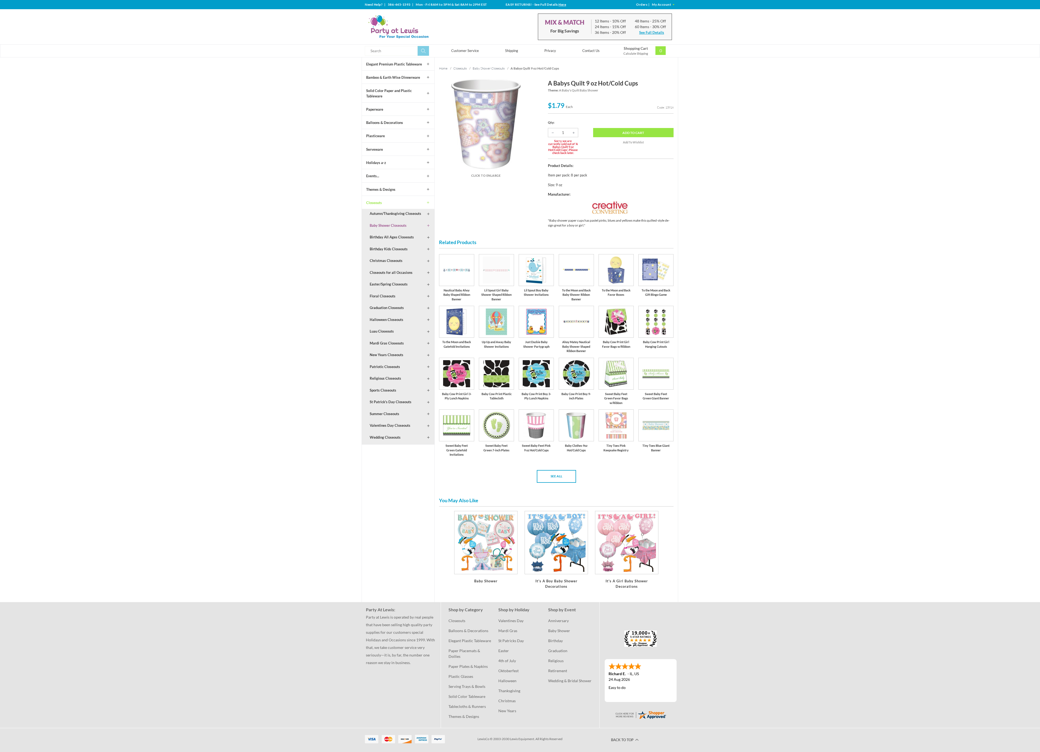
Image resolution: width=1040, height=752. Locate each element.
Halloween (507, 680)
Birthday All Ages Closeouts (392, 237)
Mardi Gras (507, 630)
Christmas (507, 700)
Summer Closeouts (384, 414)
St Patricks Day (511, 640)
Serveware (374, 149)
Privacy (550, 50)
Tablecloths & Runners (467, 706)
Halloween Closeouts (386, 319)
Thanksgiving (509, 690)
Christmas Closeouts (386, 260)
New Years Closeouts (386, 355)
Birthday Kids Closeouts (389, 249)
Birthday (555, 640)
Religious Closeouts (385, 378)
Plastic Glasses (460, 676)
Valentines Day (511, 620)
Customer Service (465, 50)
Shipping (511, 50)
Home (443, 68)
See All (556, 476)
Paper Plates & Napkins (468, 666)
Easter (503, 650)
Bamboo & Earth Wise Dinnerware (393, 77)
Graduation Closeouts (387, 308)
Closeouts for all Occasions (391, 272)
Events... (372, 176)
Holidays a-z (376, 162)
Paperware (374, 109)
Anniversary (558, 620)
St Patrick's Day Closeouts (390, 402)
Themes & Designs (380, 189)
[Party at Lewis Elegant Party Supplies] (411, 26)
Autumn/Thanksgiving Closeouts (395, 213)
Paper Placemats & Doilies (464, 653)
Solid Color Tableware (466, 696)
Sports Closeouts (383, 390)
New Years (507, 710)
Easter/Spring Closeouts (389, 284)
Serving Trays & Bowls (466, 686)
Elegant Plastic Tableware (469, 640)
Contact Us (591, 50)
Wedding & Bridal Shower (570, 680)
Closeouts (374, 203)
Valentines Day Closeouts (390, 425)
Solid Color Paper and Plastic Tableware (389, 93)
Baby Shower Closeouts (388, 225)
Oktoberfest (508, 670)
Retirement (557, 670)
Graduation (557, 650)
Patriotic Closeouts (385, 366)
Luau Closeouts (382, 331)
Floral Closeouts (382, 296)
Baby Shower (559, 630)
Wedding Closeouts (385, 437)
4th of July (507, 660)
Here (562, 4)
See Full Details (651, 32)
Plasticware (375, 136)
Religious (556, 660)
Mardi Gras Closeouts (387, 343)
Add (633, 133)
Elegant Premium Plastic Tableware (394, 64)
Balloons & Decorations (384, 122)
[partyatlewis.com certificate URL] (641, 714)
